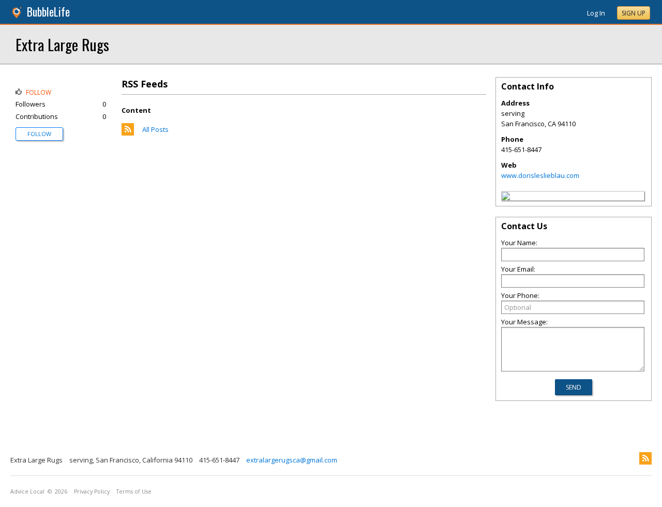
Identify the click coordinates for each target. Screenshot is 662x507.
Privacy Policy (92, 491)
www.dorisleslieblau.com (540, 175)
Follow (39, 134)
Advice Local (27, 491)
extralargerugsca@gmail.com (291, 460)
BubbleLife (48, 12)
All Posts (155, 129)
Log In (596, 13)
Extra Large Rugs (62, 44)
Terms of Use (134, 491)
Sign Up (633, 13)
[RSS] (645, 458)
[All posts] (128, 133)
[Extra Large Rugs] (506, 197)
